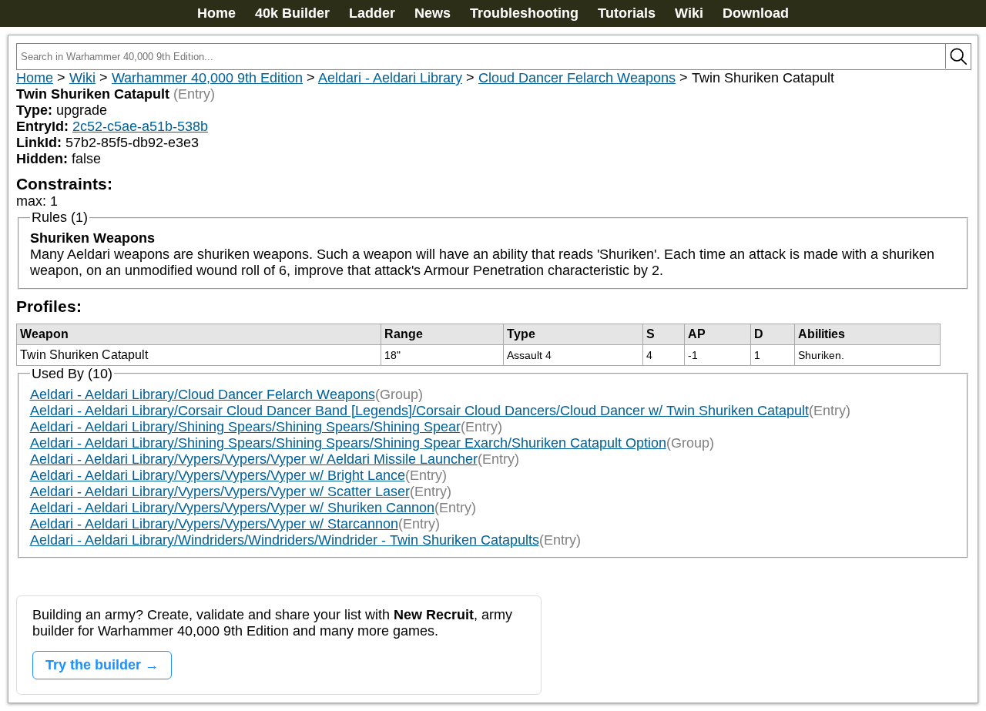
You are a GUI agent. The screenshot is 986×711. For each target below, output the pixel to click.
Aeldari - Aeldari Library (390, 78)
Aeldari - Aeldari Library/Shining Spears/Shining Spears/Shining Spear (245, 426)
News (432, 13)
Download (756, 13)
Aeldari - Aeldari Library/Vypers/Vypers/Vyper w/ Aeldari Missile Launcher (254, 459)
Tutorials (627, 13)
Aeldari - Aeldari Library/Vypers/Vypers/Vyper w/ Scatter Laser (220, 491)
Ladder (372, 13)
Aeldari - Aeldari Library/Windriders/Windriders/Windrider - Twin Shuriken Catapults (284, 540)
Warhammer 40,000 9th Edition (207, 78)
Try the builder (93, 664)
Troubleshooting (524, 13)
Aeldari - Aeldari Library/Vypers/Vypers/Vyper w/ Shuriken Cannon (232, 507)
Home (216, 13)
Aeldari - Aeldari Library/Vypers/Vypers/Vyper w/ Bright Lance (217, 475)
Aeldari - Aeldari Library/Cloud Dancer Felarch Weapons (202, 394)
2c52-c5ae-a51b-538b (140, 126)
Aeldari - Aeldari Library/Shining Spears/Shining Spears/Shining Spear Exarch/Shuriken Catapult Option (348, 443)
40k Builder (292, 13)
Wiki (689, 13)
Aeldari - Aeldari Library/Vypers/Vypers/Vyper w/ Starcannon (214, 524)
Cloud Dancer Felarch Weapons (577, 78)
